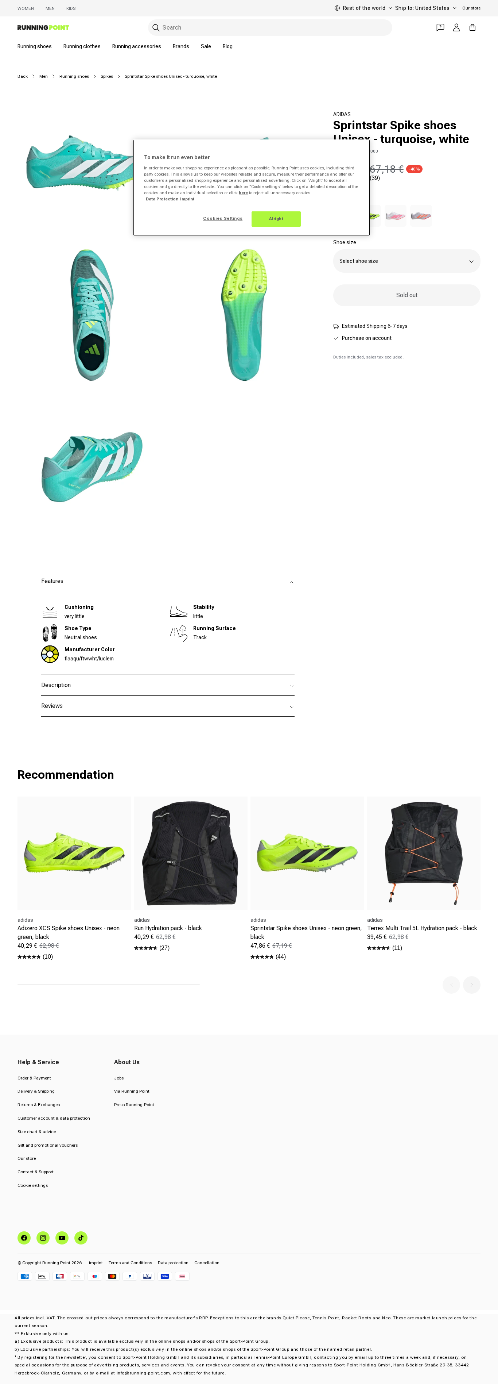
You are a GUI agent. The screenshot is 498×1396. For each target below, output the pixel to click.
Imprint (187, 199)
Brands (181, 46)
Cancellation (206, 1262)
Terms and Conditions (130, 1262)
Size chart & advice (36, 1131)
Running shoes (34, 46)
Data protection (173, 1262)
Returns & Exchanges (38, 1104)
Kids (70, 8)
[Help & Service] (440, 27)
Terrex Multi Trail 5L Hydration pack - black (422, 928)
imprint (96, 1262)
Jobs (119, 1078)
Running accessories (136, 46)
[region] (251, 187)
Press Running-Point (134, 1104)
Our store (471, 8)
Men (50, 8)
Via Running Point (131, 1091)
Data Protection (162, 199)
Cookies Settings (222, 218)
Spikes (107, 76)
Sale (206, 46)
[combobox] (270, 27)
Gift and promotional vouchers (47, 1145)
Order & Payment (34, 1078)
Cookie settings (32, 1185)
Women (25, 8)
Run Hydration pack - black (168, 928)
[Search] (156, 28)
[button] (451, 985)
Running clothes (82, 46)
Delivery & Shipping (36, 1091)
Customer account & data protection (53, 1118)
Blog (228, 46)
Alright (276, 218)
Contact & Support (35, 1171)
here (243, 192)
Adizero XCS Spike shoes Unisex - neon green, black (68, 932)
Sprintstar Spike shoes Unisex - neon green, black (306, 932)
